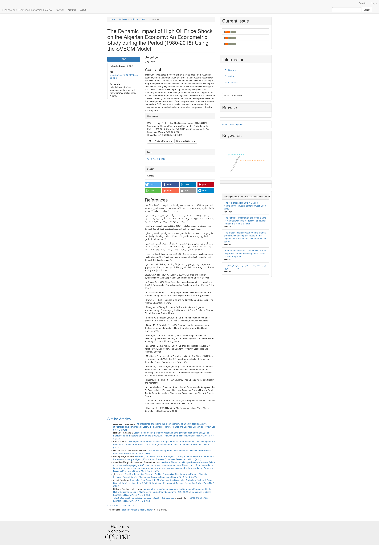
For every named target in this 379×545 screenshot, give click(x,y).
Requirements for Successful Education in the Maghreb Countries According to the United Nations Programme (245, 253)
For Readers (230, 70)
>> (134, 505)
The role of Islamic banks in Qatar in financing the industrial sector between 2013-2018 (245, 205)
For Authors (230, 76)
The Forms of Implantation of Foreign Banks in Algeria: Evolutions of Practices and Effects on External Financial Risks (245, 220)
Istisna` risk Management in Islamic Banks (169, 450)
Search (367, 9)
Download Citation (185, 141)
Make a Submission (233, 95)
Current (60, 9)
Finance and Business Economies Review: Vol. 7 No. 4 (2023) (168, 477)
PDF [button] (124, 59)
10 (129, 505)
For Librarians (231, 82)
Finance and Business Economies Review (27, 10)
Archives (72, 9)
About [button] (83, 9)
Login (374, 3)
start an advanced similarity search (137, 509)
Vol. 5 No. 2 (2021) (139, 19)
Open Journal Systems (233, 124)
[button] (153, 184)
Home (112, 19)
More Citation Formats (160, 141)
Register (363, 3)
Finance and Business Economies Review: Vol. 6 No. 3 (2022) (172, 459)
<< (108, 505)
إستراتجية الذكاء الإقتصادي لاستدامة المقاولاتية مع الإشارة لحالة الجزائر (150, 497)
